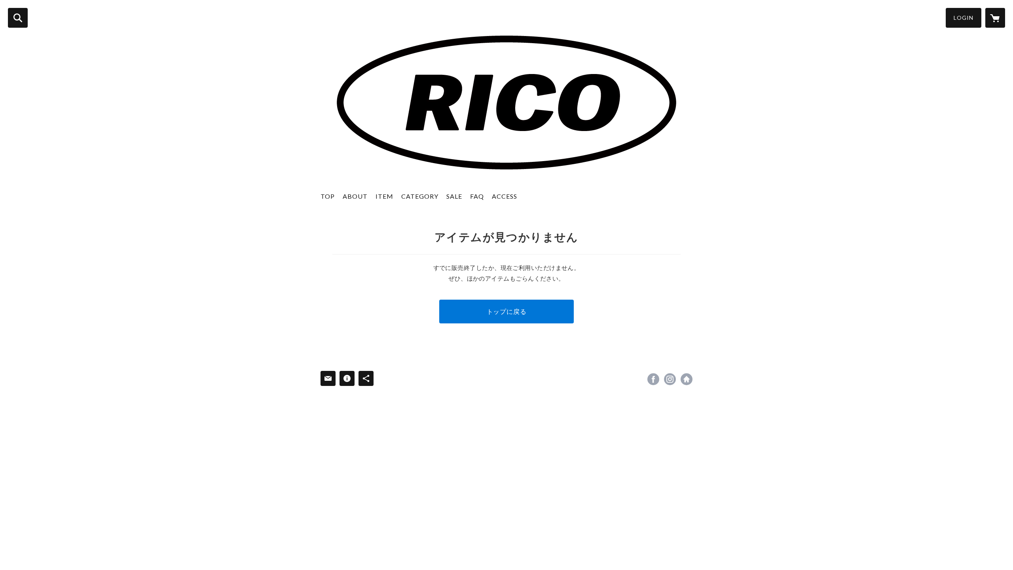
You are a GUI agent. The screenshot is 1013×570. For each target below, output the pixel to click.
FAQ (477, 196)
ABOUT (355, 196)
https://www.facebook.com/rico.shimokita (653, 379)
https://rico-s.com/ (686, 379)
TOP (328, 196)
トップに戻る (507, 311)
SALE (454, 196)
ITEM (384, 196)
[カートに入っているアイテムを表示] (995, 18)
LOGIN (963, 17)
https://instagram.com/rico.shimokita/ (670, 379)
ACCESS (504, 196)
